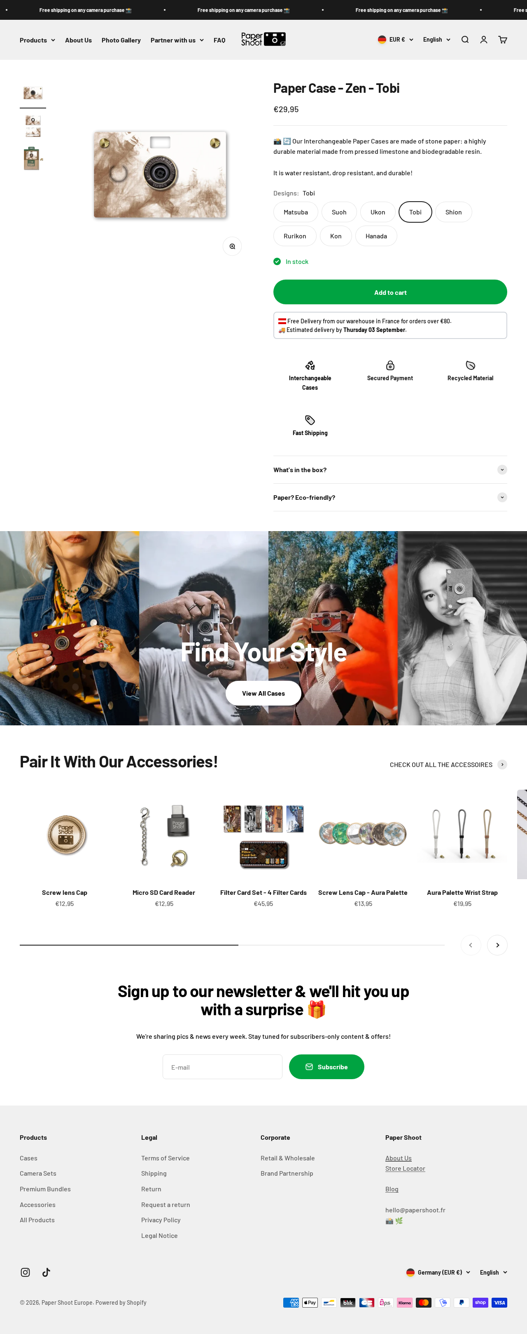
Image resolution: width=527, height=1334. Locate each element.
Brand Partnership (287, 1173)
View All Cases (263, 693)
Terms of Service (165, 1158)
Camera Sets (38, 1173)
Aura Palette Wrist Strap (462, 892)
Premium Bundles (45, 1189)
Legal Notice (159, 1235)
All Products (37, 1219)
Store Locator (405, 1168)
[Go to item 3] (33, 160)
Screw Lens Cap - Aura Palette (363, 892)
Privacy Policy (161, 1219)
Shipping (154, 1173)
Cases (28, 1158)
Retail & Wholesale (288, 1158)
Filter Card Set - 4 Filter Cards (263, 892)
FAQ (219, 40)
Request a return (165, 1204)
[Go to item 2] (33, 127)
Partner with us (173, 40)
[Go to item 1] (33, 94)
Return (151, 1189)
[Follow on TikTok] (46, 1272)
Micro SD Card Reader (164, 892)
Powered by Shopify (121, 1302)
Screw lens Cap (64, 892)
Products (33, 40)
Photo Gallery (121, 40)
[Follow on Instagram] (25, 1272)
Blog (392, 1189)
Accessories (38, 1204)
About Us (78, 40)
